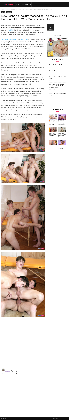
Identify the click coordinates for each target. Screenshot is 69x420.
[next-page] (53, 100)
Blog (50, 67)
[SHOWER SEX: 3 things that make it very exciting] (53, 129)
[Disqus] (23, 343)
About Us (55, 418)
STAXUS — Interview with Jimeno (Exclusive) (62, 147)
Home (17, 4)
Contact (61, 418)
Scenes (8, 9)
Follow (51, 25)
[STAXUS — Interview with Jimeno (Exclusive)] (62, 142)
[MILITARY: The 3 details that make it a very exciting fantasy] (62, 129)
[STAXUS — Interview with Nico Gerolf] (53, 142)
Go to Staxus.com (26, 4)
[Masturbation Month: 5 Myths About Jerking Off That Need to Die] (62, 117)
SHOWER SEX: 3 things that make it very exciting (52, 134)
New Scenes (14, 9)
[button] (65, 4)
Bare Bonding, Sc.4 (54, 71)
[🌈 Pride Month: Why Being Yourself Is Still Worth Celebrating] (53, 117)
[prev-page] (50, 100)
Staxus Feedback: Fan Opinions (57, 65)
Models (51, 95)
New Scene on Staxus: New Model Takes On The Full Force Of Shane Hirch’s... (57, 86)
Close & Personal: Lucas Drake (57, 93)
